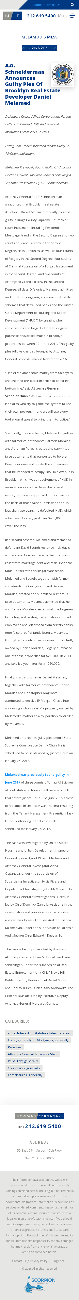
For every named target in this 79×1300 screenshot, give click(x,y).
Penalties (14, 1047)
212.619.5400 (41, 16)
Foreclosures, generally (25, 1075)
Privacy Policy (38, 1261)
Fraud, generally (20, 1040)
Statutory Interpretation (52, 1033)
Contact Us (52, 5)
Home (37, 5)
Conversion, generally (24, 1068)
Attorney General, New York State (33, 1054)
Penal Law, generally (23, 1061)
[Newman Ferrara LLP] (12, 16)
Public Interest (18, 1033)
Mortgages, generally (52, 1040)
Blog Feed (58, 1261)
